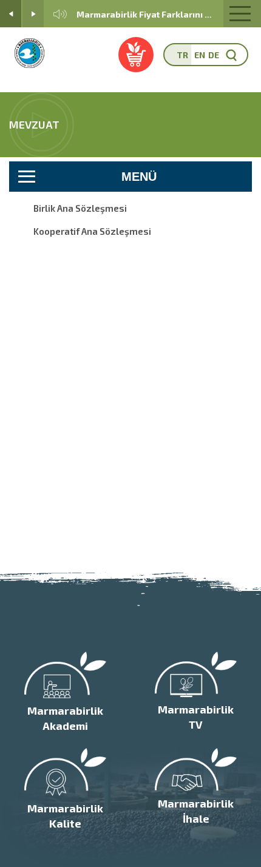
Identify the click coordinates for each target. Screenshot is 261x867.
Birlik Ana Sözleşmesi (80, 208)
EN (199, 55)
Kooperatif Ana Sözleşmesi (92, 231)
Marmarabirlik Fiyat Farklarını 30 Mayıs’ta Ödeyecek (145, 14)
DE (213, 55)
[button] (10, 13)
